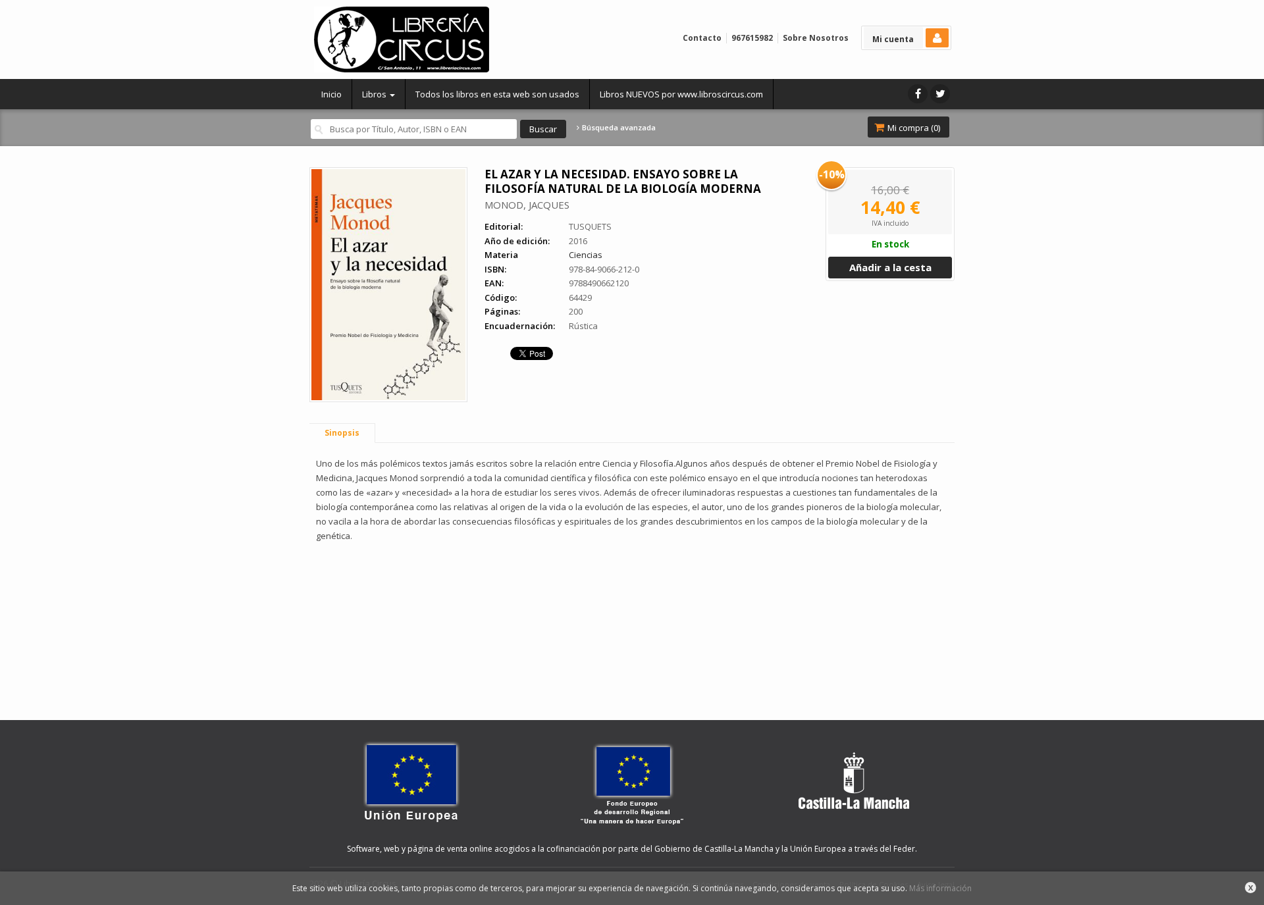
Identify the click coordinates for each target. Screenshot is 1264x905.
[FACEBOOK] (918, 93)
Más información (940, 888)
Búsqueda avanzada (618, 128)
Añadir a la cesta (890, 267)
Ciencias (585, 255)
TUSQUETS (590, 226)
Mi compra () (912, 128)
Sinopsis (342, 432)
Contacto (702, 37)
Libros (375, 94)
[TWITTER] (940, 93)
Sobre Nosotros (816, 37)
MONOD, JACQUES (527, 204)
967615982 (752, 37)
